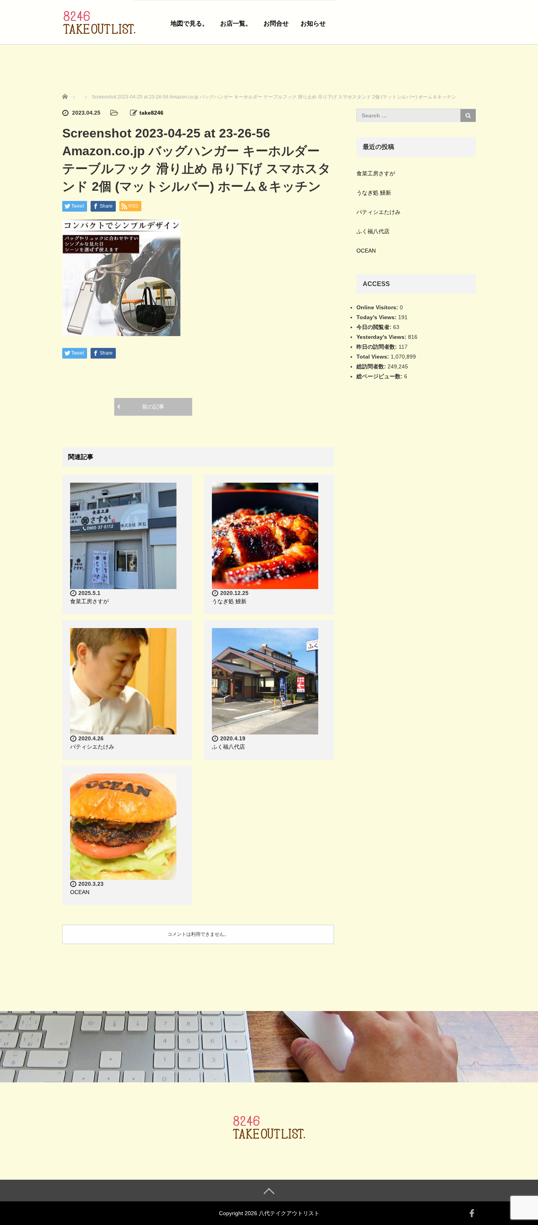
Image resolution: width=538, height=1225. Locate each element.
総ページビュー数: (380, 376)
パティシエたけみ (92, 747)
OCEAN (79, 892)
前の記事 (153, 406)
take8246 (151, 113)
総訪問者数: (372, 366)
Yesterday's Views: (382, 337)
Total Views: (373, 356)
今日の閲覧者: (374, 327)
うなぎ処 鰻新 (229, 601)
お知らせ (313, 23)
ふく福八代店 (228, 747)
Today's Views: (377, 317)
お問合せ (276, 23)
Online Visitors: (378, 307)
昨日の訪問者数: (377, 347)
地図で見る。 (189, 23)
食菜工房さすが (89, 601)
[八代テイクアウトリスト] (99, 21)
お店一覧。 (236, 23)
